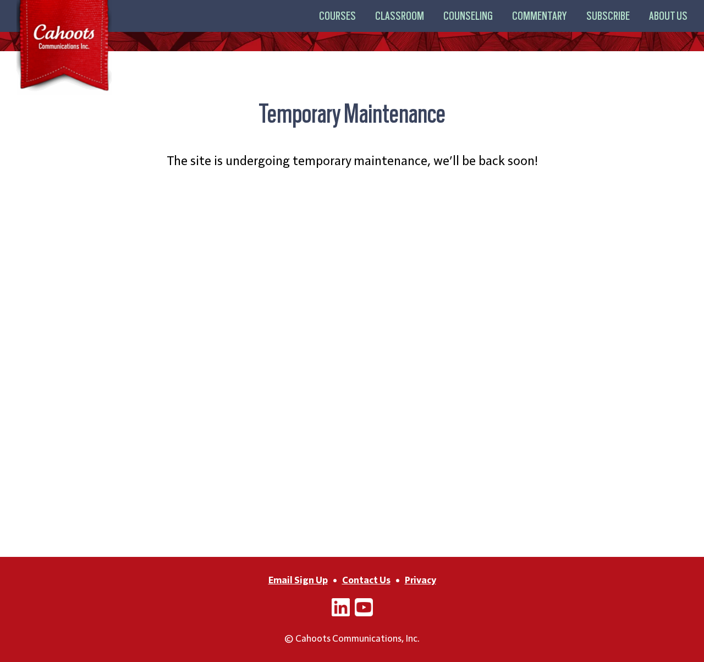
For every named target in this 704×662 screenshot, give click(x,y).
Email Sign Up (298, 580)
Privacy (420, 580)
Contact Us (366, 580)
